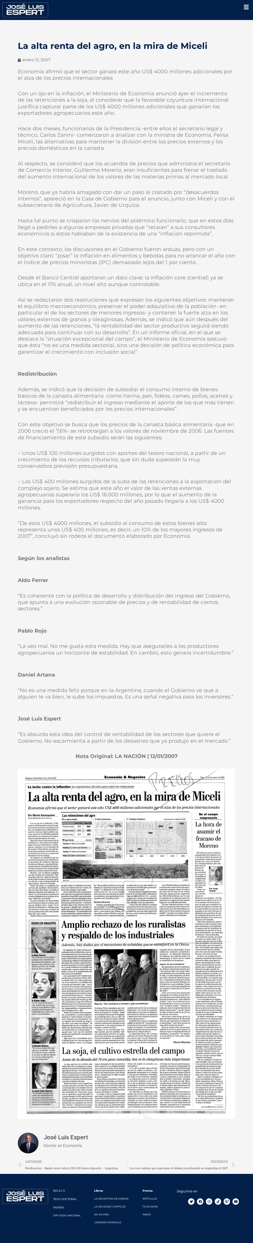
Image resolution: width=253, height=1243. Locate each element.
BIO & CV (59, 1190)
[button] (246, 7)
